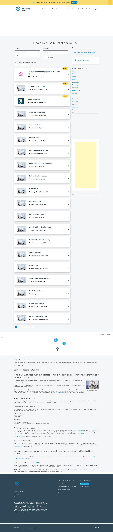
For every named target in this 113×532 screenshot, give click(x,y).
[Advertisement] (56, 24)
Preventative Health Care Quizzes (67, 486)
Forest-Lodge (76, 90)
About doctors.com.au (20, 491)
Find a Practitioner (43, 9)
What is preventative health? (82, 54)
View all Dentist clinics (20, 436)
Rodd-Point (75, 101)
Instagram (96, 528)
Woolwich (74, 104)
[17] (54, 338)
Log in (95, 9)
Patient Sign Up (56, 9)
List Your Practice (69, 9)
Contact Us (17, 497)
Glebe (73, 96)
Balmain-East (75, 82)
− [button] (2, 336)
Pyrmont (74, 93)
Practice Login (84, 484)
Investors (16, 494)
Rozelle (74, 71)
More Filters (50, 57)
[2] (62, 342)
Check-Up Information (64, 489)
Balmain (74, 74)
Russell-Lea (75, 107)
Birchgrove (75, 79)
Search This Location (105, 334)
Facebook (98, 528)
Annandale (75, 87)
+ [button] (2, 334)
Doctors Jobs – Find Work (85, 9)
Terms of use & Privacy (33, 527)
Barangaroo (75, 110)
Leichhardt (75, 98)
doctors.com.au (80, 430)
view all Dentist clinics (58, 392)
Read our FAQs (34, 463)
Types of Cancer (62, 492)
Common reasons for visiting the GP (84, 52)
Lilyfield (74, 76)
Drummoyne (75, 85)
